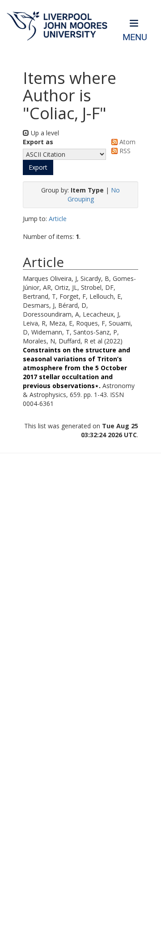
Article (58, 218)
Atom (127, 142)
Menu (135, 37)
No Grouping (94, 194)
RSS (124, 150)
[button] (38, 167)
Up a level (44, 133)
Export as (38, 142)
